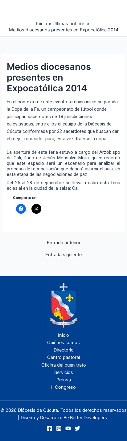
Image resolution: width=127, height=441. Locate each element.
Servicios (63, 372)
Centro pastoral (63, 357)
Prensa (63, 380)
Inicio (63, 335)
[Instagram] (59, 428)
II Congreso (63, 387)
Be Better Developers (85, 417)
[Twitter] (77, 428)
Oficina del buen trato (63, 365)
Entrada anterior (63, 242)
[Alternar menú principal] (89, 9)
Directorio (64, 350)
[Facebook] (49, 428)
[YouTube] (68, 428)
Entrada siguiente (63, 254)
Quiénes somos (63, 342)
